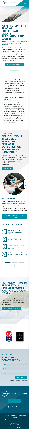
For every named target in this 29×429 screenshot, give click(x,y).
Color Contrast (20, 428)
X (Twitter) (12, 407)
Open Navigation (24, 3)
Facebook (8, 407)
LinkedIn (20, 407)
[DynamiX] (14, 423)
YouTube (16, 407)
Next (26, 186)
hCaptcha (24, 380)
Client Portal (14, 401)
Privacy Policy (6, 419)
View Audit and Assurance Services (14, 216)
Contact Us (7, 168)
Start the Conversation (14, 64)
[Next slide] (26, 336)
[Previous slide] (3, 336)
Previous (13, 266)
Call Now (14, 69)
